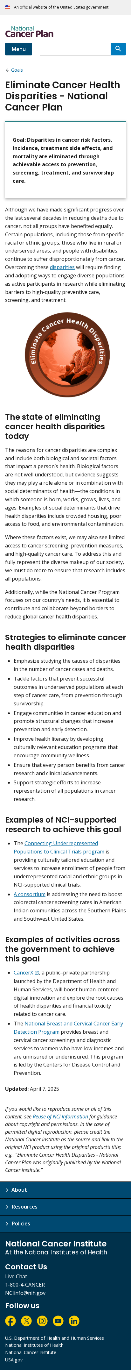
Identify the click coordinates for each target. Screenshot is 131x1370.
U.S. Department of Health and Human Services (54, 1338)
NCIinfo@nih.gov (25, 1292)
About (19, 1189)
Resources (24, 1206)
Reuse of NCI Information (60, 1116)
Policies (20, 1223)
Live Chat (16, 1276)
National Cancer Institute (30, 1352)
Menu (18, 49)
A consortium (29, 894)
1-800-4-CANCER (25, 1284)
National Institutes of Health (34, 1345)
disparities (62, 267)
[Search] (118, 49)
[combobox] (75, 49)
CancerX (23, 972)
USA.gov (14, 1360)
